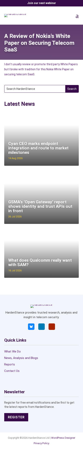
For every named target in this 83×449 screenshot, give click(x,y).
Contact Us (12, 371)
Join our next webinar (41, 3)
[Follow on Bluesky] (31, 326)
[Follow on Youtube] (52, 326)
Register (16, 417)
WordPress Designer (63, 437)
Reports (9, 364)
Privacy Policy (41, 443)
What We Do (12, 351)
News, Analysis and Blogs (21, 358)
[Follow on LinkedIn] (41, 326)
